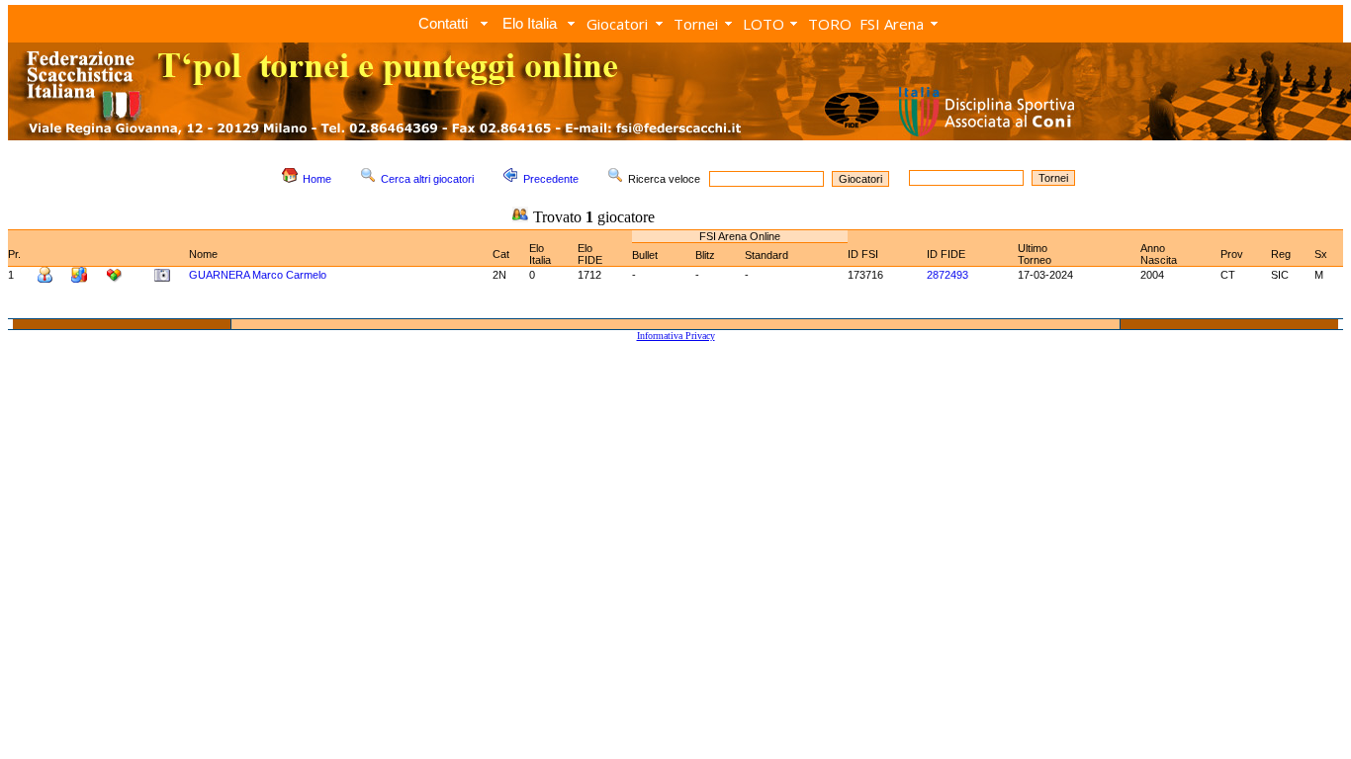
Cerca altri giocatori (427, 179)
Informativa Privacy (676, 335)
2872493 (947, 275)
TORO (830, 24)
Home (317, 179)
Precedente (551, 179)
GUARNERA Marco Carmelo (257, 275)
